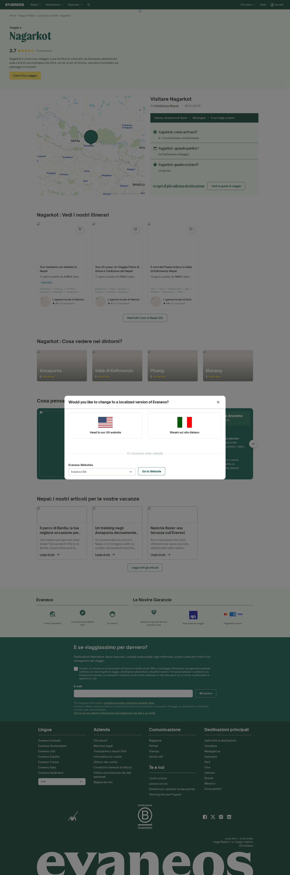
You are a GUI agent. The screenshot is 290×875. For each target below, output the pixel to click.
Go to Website (151, 471)
